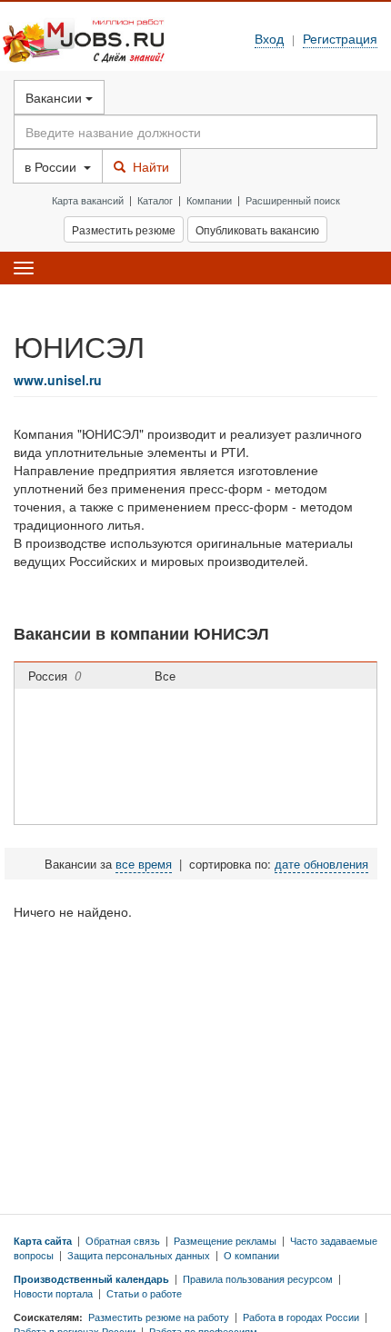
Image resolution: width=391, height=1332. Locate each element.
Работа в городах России (301, 1316)
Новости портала (53, 1293)
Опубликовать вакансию (257, 229)
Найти (147, 166)
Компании (209, 200)
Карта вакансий (88, 200)
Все (169, 675)
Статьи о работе (144, 1293)
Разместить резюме (123, 229)
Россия (54, 675)
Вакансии (55, 97)
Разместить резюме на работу (158, 1316)
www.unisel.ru (58, 380)
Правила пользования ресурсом (258, 1278)
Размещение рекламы (225, 1240)
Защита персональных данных (138, 1255)
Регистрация (340, 37)
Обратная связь (122, 1240)
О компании (251, 1255)
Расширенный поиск (293, 200)
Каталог (155, 200)
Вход (269, 37)
